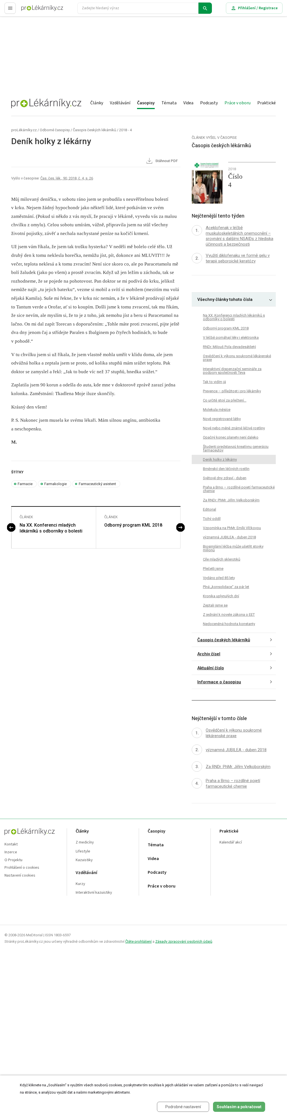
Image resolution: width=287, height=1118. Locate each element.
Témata (169, 103)
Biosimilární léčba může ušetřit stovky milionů (233, 548)
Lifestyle (83, 851)
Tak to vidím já (214, 382)
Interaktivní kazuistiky (94, 892)
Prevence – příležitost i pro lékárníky (232, 391)
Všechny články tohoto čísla (225, 299)
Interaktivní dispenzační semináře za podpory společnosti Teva (232, 371)
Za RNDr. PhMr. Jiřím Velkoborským (231, 500)
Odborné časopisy (55, 130)
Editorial (209, 509)
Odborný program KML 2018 (133, 525)
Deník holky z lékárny (220, 459)
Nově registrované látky (222, 419)
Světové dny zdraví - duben (224, 478)
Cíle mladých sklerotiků (221, 559)
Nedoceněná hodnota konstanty (229, 624)
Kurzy (80, 884)
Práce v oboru (237, 103)
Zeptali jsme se (215, 605)
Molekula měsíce (216, 409)
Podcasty (209, 103)
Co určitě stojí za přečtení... (224, 400)
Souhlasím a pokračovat (239, 1107)
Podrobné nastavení (183, 1107)
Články (96, 103)
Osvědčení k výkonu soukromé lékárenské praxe (237, 358)
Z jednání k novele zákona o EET (229, 614)
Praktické (266, 103)
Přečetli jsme (213, 568)
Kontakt (11, 844)
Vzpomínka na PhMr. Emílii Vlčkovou (232, 528)
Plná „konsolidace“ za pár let (226, 587)
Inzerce (10, 852)
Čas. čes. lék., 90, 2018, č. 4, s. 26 (66, 178)
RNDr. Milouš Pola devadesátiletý (229, 347)
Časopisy (146, 103)
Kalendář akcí (230, 842)
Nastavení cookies (19, 875)
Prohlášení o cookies (21, 867)
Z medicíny (85, 842)
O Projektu (13, 860)
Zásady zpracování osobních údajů (183, 941)
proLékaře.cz (32, 10)
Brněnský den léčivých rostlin (226, 469)
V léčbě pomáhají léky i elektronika (231, 337)
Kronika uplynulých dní (221, 596)
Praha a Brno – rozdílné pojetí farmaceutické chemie (239, 489)
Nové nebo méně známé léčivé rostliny (234, 428)
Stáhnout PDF (166, 161)
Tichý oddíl (212, 519)
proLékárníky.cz (24, 130)
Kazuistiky (84, 860)
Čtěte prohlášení (138, 941)
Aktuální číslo (210, 667)
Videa (188, 103)
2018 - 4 (125, 130)
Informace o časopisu (219, 681)
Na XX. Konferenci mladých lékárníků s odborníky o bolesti (51, 528)
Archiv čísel (208, 653)
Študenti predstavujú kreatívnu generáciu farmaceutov (236, 448)
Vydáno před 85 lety (219, 578)
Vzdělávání (120, 103)
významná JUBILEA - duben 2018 (229, 537)
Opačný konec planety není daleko (230, 437)
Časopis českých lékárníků (94, 130)
